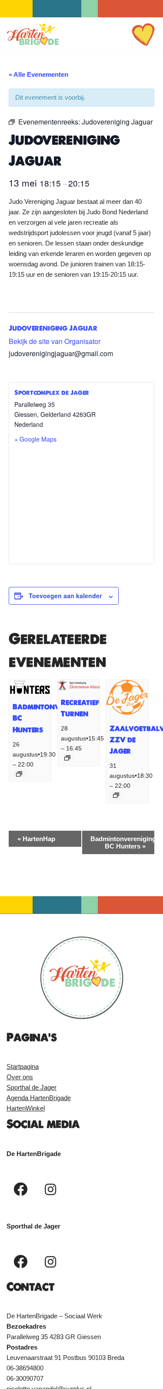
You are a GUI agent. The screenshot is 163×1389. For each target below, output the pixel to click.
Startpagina (23, 1066)
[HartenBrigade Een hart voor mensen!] (33, 34)
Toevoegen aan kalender (65, 595)
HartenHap (36, 838)
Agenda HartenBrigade (39, 1097)
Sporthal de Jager (32, 1087)
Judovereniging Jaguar (53, 328)
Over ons (20, 1077)
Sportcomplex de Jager (51, 392)
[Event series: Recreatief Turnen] (67, 757)
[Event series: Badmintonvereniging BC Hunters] (19, 773)
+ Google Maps (35, 439)
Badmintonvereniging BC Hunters (122, 842)
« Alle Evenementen (38, 74)
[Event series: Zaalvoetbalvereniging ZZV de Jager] (116, 795)
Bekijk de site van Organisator (54, 341)
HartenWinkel (26, 1108)
